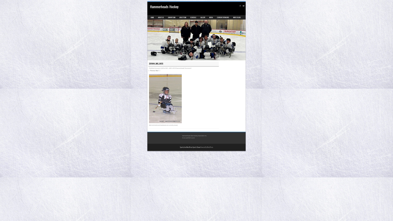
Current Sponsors (223, 17)
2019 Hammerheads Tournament (182, 68)
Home (152, 17)
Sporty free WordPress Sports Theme (190, 147)
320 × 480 (168, 68)
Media (211, 17)
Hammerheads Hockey (164, 6)
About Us (161, 17)
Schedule (193, 17)
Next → (158, 71)
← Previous (151, 71)
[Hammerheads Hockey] (196, 31)
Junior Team (171, 17)
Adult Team (182, 17)
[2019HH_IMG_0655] (165, 123)
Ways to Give (237, 17)
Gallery (202, 17)
